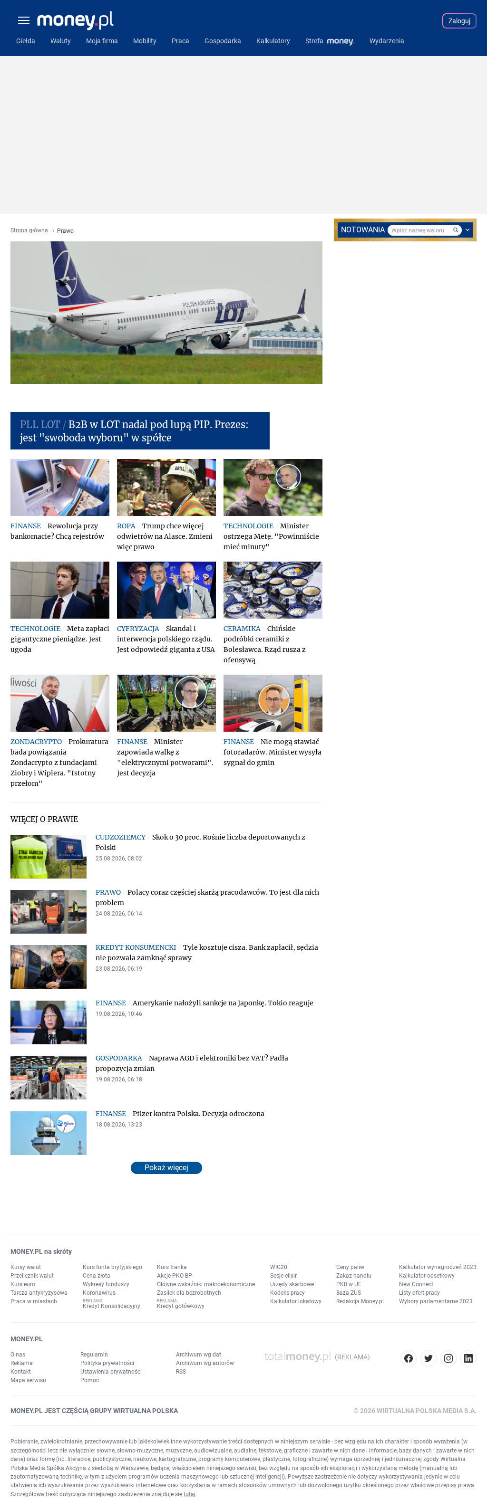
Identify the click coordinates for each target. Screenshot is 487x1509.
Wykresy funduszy (106, 1284)
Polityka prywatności (107, 1363)
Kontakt (20, 1371)
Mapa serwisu (28, 1380)
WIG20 (278, 1267)
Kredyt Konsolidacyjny (111, 1306)
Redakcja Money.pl (360, 1301)
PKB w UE (348, 1284)
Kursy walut (25, 1267)
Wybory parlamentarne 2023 (436, 1301)
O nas (17, 1354)
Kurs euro (22, 1284)
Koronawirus (99, 1292)
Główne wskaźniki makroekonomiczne (206, 1284)
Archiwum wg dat (198, 1354)
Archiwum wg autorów (205, 1363)
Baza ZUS (348, 1292)
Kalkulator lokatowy (295, 1301)
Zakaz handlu (353, 1275)
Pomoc (89, 1380)
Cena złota (96, 1275)
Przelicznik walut (32, 1275)
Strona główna (29, 231)
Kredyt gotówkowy (181, 1306)
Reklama (21, 1363)
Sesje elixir (283, 1275)
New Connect (416, 1284)
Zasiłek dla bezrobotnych (189, 1292)
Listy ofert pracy (419, 1292)
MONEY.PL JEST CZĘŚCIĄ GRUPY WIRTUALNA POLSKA (94, 1410)
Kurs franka (172, 1267)
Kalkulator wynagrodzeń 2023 (438, 1267)
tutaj (189, 1494)
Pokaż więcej (166, 1167)
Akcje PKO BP (174, 1275)
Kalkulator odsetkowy (427, 1275)
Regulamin (94, 1354)
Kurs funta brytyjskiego (112, 1267)
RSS (181, 1371)
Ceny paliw (350, 1267)
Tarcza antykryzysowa (39, 1292)
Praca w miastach (33, 1301)
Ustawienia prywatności (111, 1371)
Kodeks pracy (287, 1292)
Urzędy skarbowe (292, 1284)
